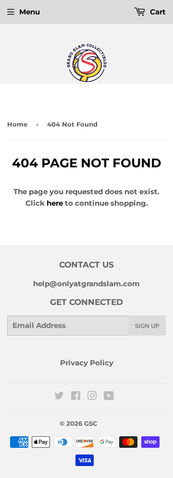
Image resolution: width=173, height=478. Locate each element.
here (55, 203)
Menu (29, 11)
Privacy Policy (86, 362)
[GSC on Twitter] (59, 396)
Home (17, 124)
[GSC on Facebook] (76, 396)
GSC (90, 423)
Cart (157, 11)
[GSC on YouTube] (109, 396)
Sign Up (147, 325)
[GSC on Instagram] (92, 396)
